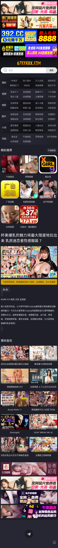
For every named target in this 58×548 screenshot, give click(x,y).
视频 (4, 93)
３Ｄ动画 (52, 91)
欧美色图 (39, 114)
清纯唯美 (27, 119)
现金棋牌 (39, 85)
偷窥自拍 (14, 114)
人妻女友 (39, 125)
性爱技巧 (52, 130)
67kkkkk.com (29, 63)
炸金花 (27, 85)
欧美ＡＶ (39, 91)
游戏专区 (52, 80)
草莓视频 (39, 136)
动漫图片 (52, 114)
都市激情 (14, 125)
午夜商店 (27, 136)
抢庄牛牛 (52, 85)
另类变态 (52, 107)
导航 (4, 138)
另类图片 (52, 119)
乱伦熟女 (39, 107)
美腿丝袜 (14, 119)
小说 (4, 127)
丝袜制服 (27, 96)
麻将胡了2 (14, 85)
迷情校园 (14, 130)
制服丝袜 (14, 107)
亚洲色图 (27, 114)
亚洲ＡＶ (14, 91)
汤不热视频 (52, 136)
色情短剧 (27, 141)
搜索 (51, 70)
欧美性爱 (52, 103)
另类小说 (27, 130)
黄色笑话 (39, 130)
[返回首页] (54, 542)
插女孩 (14, 136)
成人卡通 (39, 103)
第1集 (5, 289)
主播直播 (39, 96)
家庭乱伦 (27, 125)
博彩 (4, 82)
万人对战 (39, 80)
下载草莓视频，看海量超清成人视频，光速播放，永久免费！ (29, 282)
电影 (4, 105)
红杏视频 (14, 141)
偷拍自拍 (27, 103)
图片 (4, 116)
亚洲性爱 (14, 103)
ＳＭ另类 (52, 96)
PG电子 (14, 80)
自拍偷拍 (27, 91)
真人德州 (27, 80)
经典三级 (27, 107)
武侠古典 (52, 125)
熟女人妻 (14, 96)
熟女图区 (39, 119)
